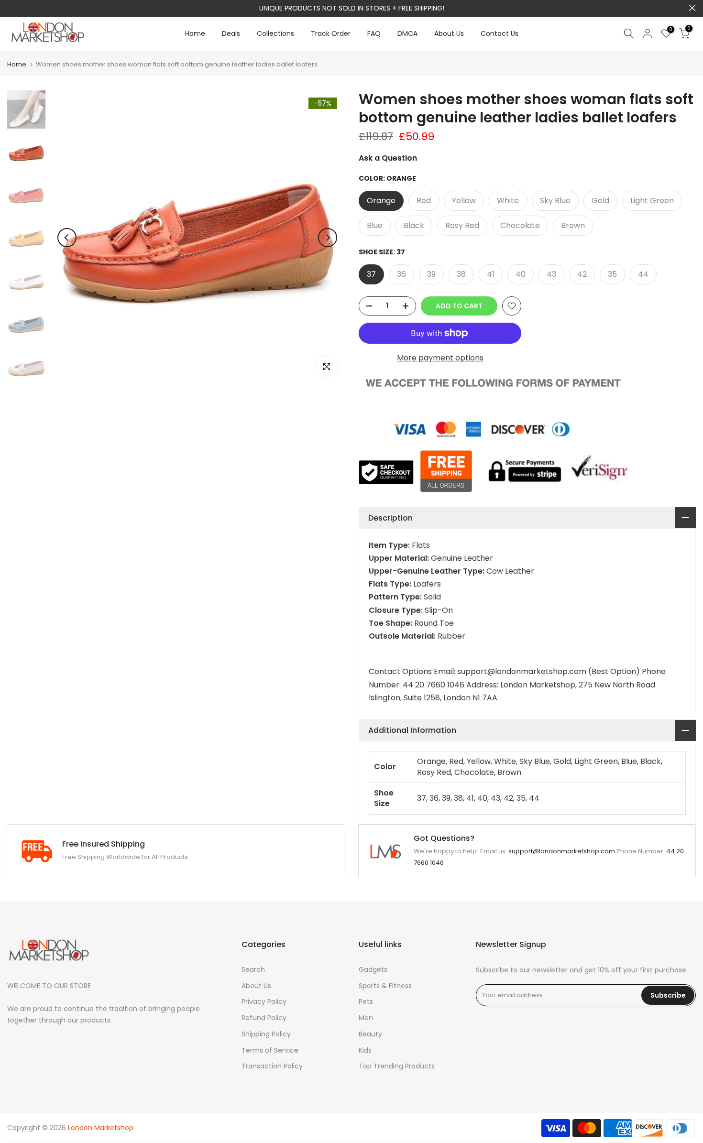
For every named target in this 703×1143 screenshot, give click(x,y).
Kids (365, 1050)
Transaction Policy (272, 1066)
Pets (366, 1001)
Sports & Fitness (385, 986)
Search (253, 969)
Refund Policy (264, 1018)
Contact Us (499, 33)
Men (366, 1018)
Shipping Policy (266, 1034)
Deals (231, 33)
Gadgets (373, 969)
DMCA (407, 33)
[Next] (327, 237)
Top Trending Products (397, 1066)
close (10, 7)
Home (195, 33)
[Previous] (67, 237)
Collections (275, 33)
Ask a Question (388, 157)
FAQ (374, 33)
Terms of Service (270, 1050)
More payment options (440, 357)
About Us (449, 33)
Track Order (331, 33)
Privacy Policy (264, 1001)
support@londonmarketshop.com (387, 8)
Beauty (370, 1034)
